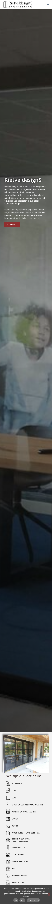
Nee (22, 900)
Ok (16, 900)
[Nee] (49, 894)
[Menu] (48, 4)
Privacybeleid (33, 900)
